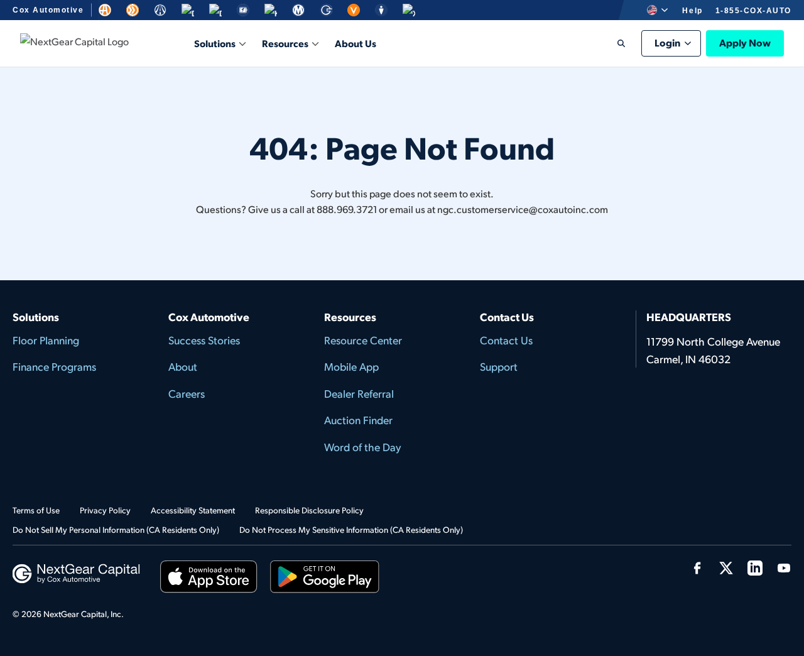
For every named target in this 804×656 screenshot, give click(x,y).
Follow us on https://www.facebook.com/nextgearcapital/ (697, 568)
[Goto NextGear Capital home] (76, 572)
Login (667, 42)
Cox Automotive (48, 10)
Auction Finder (358, 420)
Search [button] (612, 43)
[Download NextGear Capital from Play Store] (324, 579)
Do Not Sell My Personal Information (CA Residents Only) (116, 529)
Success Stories (204, 340)
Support (499, 366)
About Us (355, 43)
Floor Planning (46, 340)
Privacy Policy (105, 510)
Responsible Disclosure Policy (309, 510)
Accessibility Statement (193, 510)
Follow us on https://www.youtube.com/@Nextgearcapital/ (783, 568)
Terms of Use (36, 510)
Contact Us (506, 340)
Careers (186, 393)
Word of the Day (362, 447)
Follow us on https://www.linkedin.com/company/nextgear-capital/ (755, 568)
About (182, 366)
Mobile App (351, 366)
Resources (285, 43)
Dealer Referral (359, 393)
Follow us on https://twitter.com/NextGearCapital (726, 568)
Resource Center (363, 340)
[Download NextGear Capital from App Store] (209, 579)
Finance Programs (54, 366)
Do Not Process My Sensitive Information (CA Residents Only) (351, 529)
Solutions (215, 43)
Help (692, 10)
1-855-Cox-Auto (753, 10)
